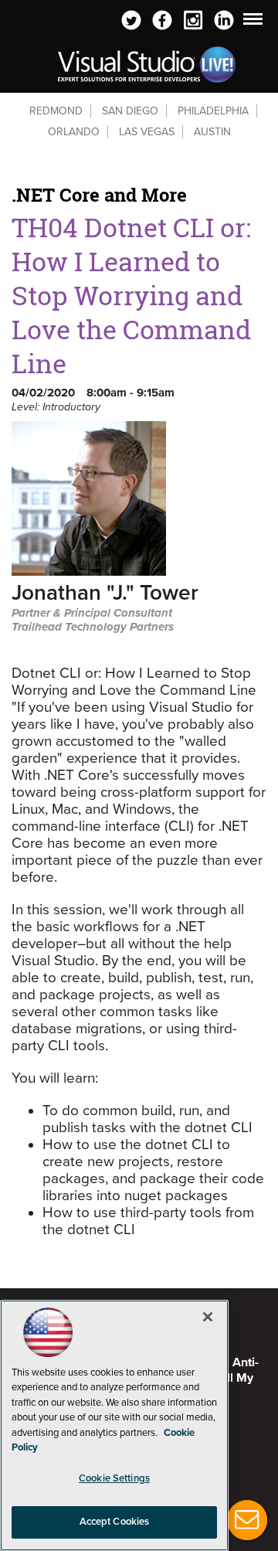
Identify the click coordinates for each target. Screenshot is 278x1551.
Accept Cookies (115, 1521)
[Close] (208, 1317)
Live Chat (247, 1520)
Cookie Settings (114, 1478)
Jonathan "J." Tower (105, 594)
